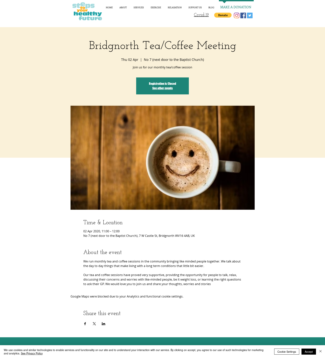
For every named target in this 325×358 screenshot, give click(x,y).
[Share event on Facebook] (85, 323)
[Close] (320, 351)
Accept (309, 351)
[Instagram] (236, 15)
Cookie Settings (286, 351)
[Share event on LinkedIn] (103, 323)
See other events (162, 88)
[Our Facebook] (243, 15)
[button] (223, 15)
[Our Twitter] (250, 15)
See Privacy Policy (32, 353)
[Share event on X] (94, 323)
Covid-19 (201, 15)
